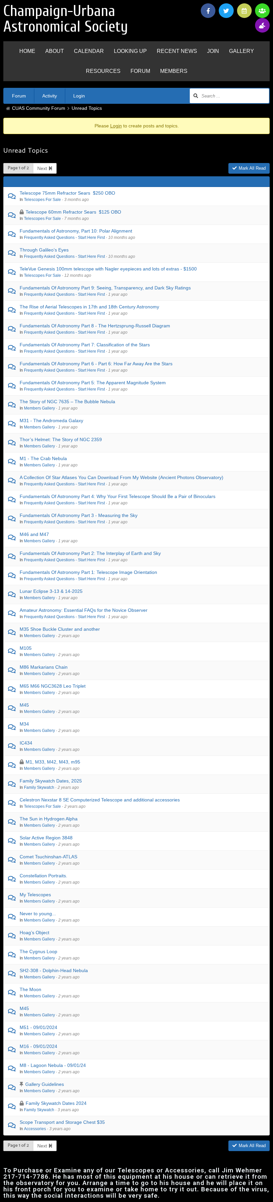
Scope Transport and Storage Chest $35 (62, 1122)
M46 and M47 (34, 534)
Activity (49, 95)
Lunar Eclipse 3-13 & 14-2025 (51, 591)
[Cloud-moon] (262, 25)
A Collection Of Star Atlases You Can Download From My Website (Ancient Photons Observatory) (121, 477)
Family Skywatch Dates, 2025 (51, 780)
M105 (26, 648)
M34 (24, 724)
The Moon (30, 989)
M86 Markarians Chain (44, 667)
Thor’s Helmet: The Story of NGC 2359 (61, 439)
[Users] (262, 10)
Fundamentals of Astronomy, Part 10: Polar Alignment (76, 231)
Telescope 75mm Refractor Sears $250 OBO (67, 193)
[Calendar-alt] (244, 10)
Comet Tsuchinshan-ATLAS (48, 856)
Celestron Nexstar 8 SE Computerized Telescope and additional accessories (100, 799)
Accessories (35, 1128)
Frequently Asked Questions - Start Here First (64, 237)
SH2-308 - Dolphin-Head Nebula (54, 970)
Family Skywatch (39, 787)
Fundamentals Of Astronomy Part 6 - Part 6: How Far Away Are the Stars (96, 363)
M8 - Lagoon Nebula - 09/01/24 (53, 1065)
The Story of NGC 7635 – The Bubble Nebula (67, 401)
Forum (19, 95)
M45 (24, 705)
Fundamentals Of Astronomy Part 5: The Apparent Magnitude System (93, 382)
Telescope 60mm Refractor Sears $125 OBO (73, 212)
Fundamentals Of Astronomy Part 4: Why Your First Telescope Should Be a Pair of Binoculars (117, 496)
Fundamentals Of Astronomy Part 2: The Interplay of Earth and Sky (90, 553)
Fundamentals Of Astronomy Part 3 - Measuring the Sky (78, 515)
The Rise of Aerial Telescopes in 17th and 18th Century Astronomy (89, 306)
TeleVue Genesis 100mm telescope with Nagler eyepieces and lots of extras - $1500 (108, 268)
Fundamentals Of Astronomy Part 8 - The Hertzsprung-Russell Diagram (95, 325)
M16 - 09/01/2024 (38, 1046)
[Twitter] (226, 10)
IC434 (26, 743)
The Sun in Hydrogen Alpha (49, 818)
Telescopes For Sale (42, 199)
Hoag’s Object (34, 932)
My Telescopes (35, 894)
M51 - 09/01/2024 (38, 1027)
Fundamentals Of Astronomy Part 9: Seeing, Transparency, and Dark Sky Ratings (105, 287)
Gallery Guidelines (44, 1084)
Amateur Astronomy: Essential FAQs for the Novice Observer (83, 610)
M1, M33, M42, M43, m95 (53, 762)
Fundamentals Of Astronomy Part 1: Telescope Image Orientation (88, 572)
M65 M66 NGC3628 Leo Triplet (53, 686)
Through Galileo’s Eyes (44, 250)
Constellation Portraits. (43, 875)
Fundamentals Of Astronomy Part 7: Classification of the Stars (85, 344)
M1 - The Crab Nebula (43, 458)
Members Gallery (39, 408)
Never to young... (38, 913)
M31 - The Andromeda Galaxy (51, 420)
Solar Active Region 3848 (46, 837)
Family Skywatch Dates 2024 (56, 1103)
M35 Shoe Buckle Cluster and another (60, 629)
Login (79, 95)
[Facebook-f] (208, 10)
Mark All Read (252, 168)
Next (42, 168)
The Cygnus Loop (38, 951)
